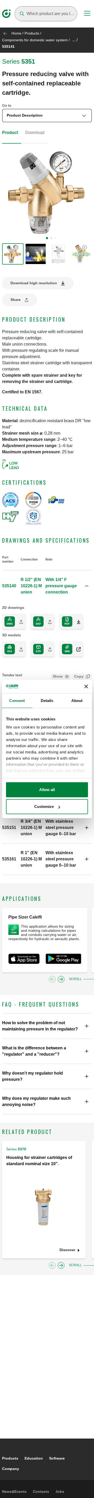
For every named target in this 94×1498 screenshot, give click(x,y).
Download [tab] (34, 132)
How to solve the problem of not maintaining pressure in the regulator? (40, 1026)
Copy (79, 676)
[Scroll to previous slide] (52, 979)
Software (57, 1458)
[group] (13, 254)
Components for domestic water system (35, 40)
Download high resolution (33, 283)
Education (34, 1458)
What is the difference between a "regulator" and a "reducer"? (34, 1051)
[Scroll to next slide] (61, 979)
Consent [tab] (17, 700)
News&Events (14, 1491)
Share (15, 300)
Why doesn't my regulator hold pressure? (32, 1076)
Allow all (47, 789)
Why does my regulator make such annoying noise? (36, 1101)
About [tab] (77, 700)
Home (16, 33)
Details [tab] (47, 700)
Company (10, 1469)
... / (75, 40)
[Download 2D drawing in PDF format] (76, 621)
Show (58, 676)
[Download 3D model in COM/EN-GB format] (76, 649)
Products (32, 33)
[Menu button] (87, 14)
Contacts (41, 1491)
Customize (44, 806)
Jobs (59, 1491)
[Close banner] (86, 686)
